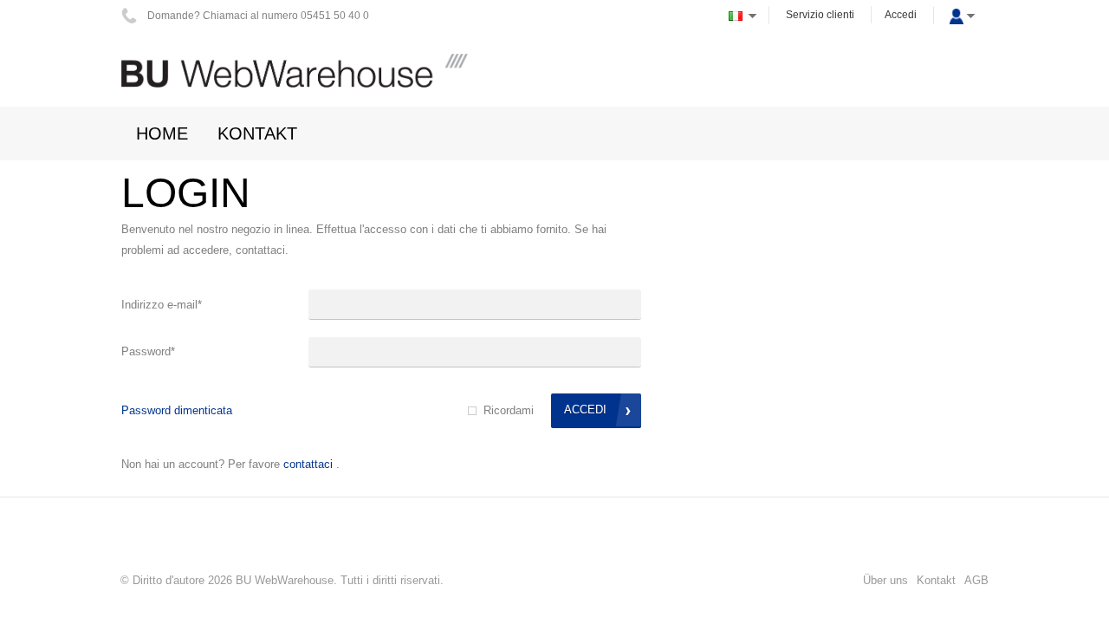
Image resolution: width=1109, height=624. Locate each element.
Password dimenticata (176, 410)
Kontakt (936, 580)
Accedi (901, 15)
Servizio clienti (820, 15)
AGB (976, 580)
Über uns (885, 580)
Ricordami (508, 410)
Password (148, 351)
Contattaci (308, 464)
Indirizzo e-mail (161, 304)
